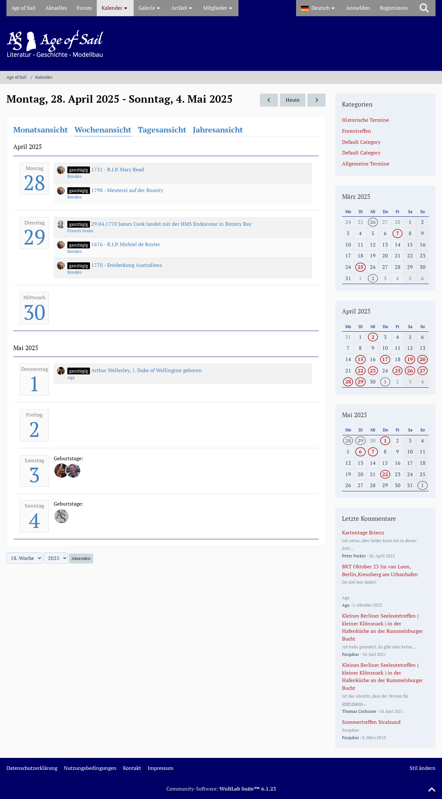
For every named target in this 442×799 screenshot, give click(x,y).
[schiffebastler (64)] (73, 470)
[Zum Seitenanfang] (432, 790)
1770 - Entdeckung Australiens (126, 264)
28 (34, 182)
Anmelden (358, 7)
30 (34, 311)
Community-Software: (221, 788)
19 (410, 359)
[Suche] (424, 8)
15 (360, 359)
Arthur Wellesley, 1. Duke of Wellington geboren (146, 370)
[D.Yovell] (61, 470)
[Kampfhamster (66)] (61, 516)
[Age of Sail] (221, 43)
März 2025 (356, 196)
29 (34, 236)
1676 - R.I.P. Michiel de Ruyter (125, 244)
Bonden (74, 176)
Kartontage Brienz (363, 532)
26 (373, 221)
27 (422, 370)
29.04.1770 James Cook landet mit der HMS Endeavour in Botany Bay (171, 223)
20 (422, 359)
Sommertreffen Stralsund (371, 721)
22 (360, 370)
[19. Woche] (316, 100)
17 (385, 359)
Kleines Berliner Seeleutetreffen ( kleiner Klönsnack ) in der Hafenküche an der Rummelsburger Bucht (382, 627)
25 (360, 266)
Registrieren (394, 7)
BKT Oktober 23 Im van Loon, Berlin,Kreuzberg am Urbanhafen (380, 570)
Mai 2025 (354, 415)
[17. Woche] (269, 100)
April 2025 (356, 311)
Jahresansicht (218, 129)
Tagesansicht (162, 129)
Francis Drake (80, 231)
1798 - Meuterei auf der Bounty (127, 190)
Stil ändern (423, 767)
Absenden (81, 558)
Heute (293, 99)
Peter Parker (354, 556)
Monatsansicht (40, 129)
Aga (71, 377)
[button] (318, 8)
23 (373, 370)
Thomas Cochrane (359, 711)
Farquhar (350, 654)
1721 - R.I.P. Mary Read (117, 169)
